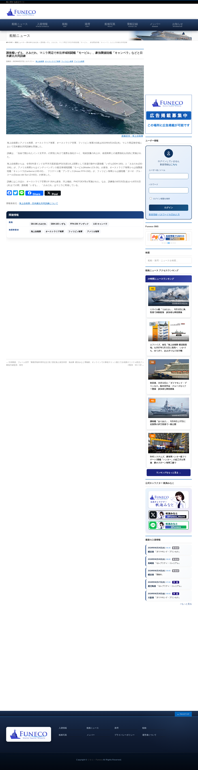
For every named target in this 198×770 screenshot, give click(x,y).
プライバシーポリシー (124, 735)
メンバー (91, 735)
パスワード (153, 184)
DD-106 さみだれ (38, 224)
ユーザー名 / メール (157, 170)
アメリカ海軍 (79, 61)
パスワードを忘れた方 (169, 214)
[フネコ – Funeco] (21, 13)
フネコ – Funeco (95, 760)
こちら (174, 164)
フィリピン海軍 (67, 61)
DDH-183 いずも (58, 224)
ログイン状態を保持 (161, 198)
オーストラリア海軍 (52, 61)
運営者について (149, 735)
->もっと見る (186, 604)
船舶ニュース (93, 728)
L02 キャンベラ (100, 224)
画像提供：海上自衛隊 (132, 136)
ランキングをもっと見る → (168, 472)
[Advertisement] (155, 13)
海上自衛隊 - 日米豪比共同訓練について (38, 203)
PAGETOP (184, 714)
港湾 (116, 728)
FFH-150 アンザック (79, 224)
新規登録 (153, 214)
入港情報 (63, 728)
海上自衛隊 (40, 61)
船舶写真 (63, 735)
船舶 (144, 728)
